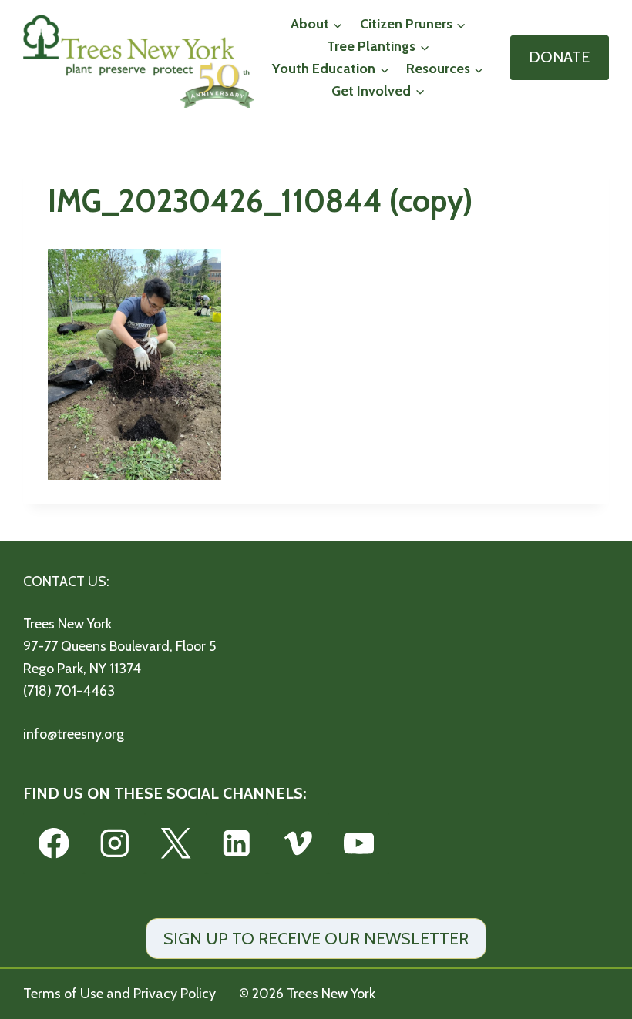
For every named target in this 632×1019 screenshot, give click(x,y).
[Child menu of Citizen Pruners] (413, 24)
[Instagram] (114, 843)
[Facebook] (53, 843)
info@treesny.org (73, 734)
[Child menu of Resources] (445, 69)
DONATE (559, 57)
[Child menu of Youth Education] (331, 69)
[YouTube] (358, 843)
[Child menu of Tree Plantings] (378, 46)
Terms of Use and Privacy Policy (119, 993)
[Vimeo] (297, 843)
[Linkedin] (237, 843)
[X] (175, 843)
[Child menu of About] (316, 24)
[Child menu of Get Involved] (378, 91)
